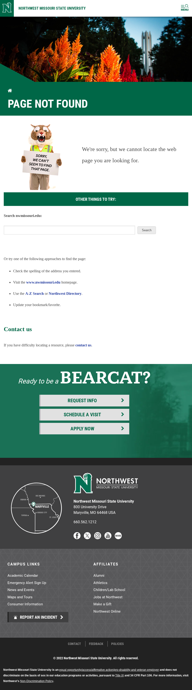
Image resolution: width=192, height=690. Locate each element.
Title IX (119, 675)
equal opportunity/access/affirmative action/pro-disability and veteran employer (109, 669)
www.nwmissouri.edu (43, 282)
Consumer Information (25, 604)
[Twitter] (87, 537)
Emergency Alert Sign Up (26, 582)
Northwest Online (107, 611)
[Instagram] (97, 537)
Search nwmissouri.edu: (23, 216)
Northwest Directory (65, 294)
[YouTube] (107, 537)
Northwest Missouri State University (52, 8)
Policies (117, 644)
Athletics (100, 582)
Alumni (98, 575)
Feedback (96, 644)
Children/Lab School (109, 589)
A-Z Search (34, 294)
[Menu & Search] (184, 8)
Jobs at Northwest (107, 597)
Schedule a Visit (82, 414)
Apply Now (82, 428)
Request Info (82, 400)
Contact (74, 644)
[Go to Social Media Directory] (118, 537)
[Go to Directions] (36, 537)
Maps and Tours (20, 597)
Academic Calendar (22, 575)
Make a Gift (102, 604)
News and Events (20, 589)
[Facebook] (77, 537)
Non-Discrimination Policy (36, 681)
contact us (83, 345)
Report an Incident (38, 617)
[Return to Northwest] (7, 8)
